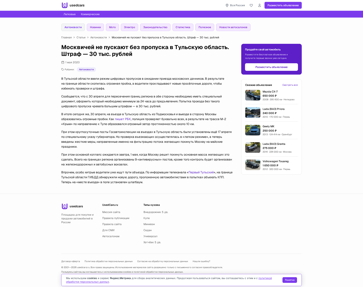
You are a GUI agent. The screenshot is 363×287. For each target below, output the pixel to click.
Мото (112, 27)
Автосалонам (110, 236)
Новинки (95, 27)
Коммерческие (90, 14)
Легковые (70, 14)
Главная (66, 37)
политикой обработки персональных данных (158, 271)
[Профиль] (259, 5)
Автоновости (73, 27)
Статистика (183, 27)
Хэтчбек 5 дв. (152, 242)
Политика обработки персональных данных (109, 261)
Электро (129, 27)
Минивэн (149, 224)
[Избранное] (251, 5)
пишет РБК (123, 119)
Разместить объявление (283, 5)
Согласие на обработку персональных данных (162, 261)
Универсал (150, 236)
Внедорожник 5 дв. (155, 212)
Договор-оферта (70, 261)
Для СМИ (108, 230)
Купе (146, 218)
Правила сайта (112, 224)
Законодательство (155, 27)
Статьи (81, 37)
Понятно (290, 280)
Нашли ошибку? (201, 261)
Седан (147, 230)
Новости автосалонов (233, 27)
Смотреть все (290, 84)
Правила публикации (115, 218)
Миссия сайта (111, 212)
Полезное (205, 27)
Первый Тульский (201, 172)
